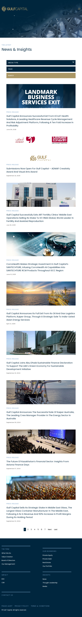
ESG (3, 579)
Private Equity (48, 555)
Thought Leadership (50, 583)
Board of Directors (8, 560)
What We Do (6, 553)
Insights (46, 575)
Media (45, 586)
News (44, 579)
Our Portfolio (47, 566)
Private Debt (47, 559)
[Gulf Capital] (15, 8)
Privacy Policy (22, 606)
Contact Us (7, 595)
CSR (3, 583)
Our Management (8, 564)
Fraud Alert (7, 606)
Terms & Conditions (40, 606)
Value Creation (7, 557)
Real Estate (47, 562)
